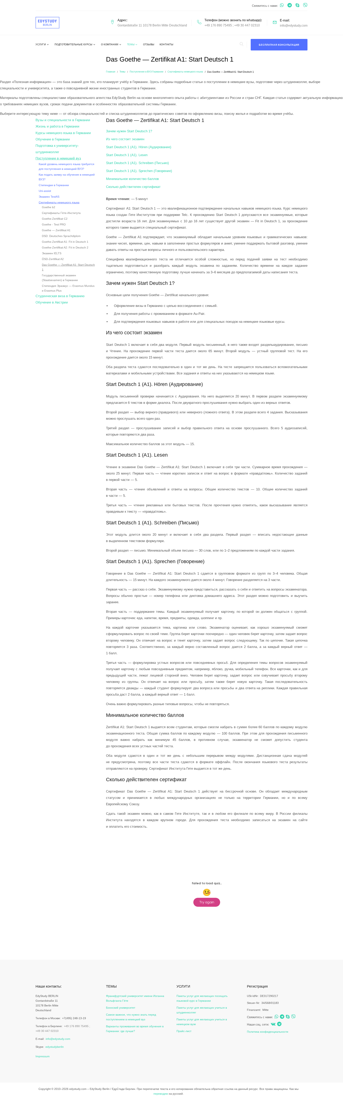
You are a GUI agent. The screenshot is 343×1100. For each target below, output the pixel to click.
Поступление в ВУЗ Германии (146, 71)
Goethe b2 (48, 207)
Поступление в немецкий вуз (58, 158)
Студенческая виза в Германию (60, 296)
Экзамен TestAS (49, 196)
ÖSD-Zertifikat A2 (53, 259)
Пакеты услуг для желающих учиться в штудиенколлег (201, 1010)
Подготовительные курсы (73, 44)
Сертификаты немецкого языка (185, 71)
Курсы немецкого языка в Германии (63, 133)
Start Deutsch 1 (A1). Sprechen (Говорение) (139, 171)
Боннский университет (120, 1007)
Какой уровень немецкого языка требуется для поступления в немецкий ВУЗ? (66, 166)
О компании (110, 44)
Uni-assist (45, 190)
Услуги (41, 44)
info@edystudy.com (293, 25)
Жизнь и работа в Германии (57, 126)
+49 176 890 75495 (218, 25)
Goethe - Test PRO (54, 224)
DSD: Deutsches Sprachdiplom (61, 236)
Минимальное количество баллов (132, 179)
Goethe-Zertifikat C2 (54, 218)
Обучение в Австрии (52, 302)
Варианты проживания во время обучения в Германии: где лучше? (135, 1029)
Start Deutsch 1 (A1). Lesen (126, 155)
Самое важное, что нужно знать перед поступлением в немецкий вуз (131, 1017)
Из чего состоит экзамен (125, 139)
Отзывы (148, 44)
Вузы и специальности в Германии (63, 120)
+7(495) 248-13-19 (74, 1018)
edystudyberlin (54, 1046)
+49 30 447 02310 (247, 25)
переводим (160, 1093)
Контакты (166, 44)
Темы (131, 44)
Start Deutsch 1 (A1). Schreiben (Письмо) (137, 163)
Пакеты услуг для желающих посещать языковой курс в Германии (201, 998)
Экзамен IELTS (51, 253)
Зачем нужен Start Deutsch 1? (129, 131)
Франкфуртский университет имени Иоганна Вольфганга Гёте (135, 998)
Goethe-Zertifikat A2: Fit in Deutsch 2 (65, 247)
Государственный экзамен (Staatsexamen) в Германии (60, 278)
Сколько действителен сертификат (133, 187)
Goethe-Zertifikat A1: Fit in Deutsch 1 (65, 241)
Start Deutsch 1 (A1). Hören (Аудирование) (138, 147)
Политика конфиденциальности (267, 1031)
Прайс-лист (183, 1031)
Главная (110, 71)
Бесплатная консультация (279, 44)
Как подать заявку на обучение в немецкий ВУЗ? (67, 177)
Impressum (43, 1056)
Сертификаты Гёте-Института (61, 213)
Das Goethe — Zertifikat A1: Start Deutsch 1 (68, 267)
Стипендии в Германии (54, 185)
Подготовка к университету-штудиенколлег (57, 149)
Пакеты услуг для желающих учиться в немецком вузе (201, 1022)
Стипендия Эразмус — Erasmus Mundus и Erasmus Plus (68, 288)
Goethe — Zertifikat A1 (56, 230)
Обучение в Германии (53, 139)
